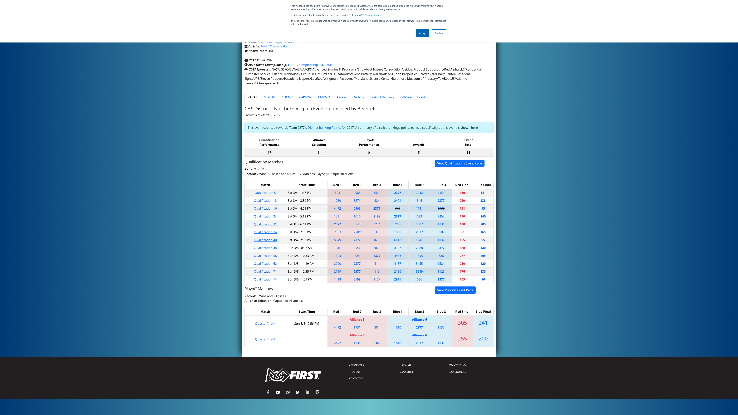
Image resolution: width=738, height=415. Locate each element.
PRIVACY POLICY (457, 365)
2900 (397, 224)
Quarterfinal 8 (265, 339)
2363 (357, 208)
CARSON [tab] (305, 97)
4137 (397, 248)
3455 (441, 216)
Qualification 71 (265, 271)
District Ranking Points (324, 127)
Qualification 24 (265, 216)
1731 (419, 208)
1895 (419, 256)
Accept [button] (422, 33)
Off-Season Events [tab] (413, 97)
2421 (397, 200)
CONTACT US (356, 378)
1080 (337, 200)
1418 (337, 279)
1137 (441, 240)
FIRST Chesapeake (274, 46)
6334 (376, 193)
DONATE (406, 365)
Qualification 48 (265, 248)
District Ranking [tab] (382, 97)
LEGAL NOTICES (457, 372)
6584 (441, 263)
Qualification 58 (265, 256)
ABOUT (356, 372)
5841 (419, 240)
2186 (397, 271)
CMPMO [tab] (324, 97)
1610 (357, 216)
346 (419, 200)
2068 (419, 193)
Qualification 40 (265, 240)
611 (397, 208)
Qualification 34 (265, 232)
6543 (357, 224)
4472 (337, 208)
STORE (407, 372)
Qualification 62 (265, 263)
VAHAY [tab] (252, 97)
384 (377, 200)
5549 (337, 240)
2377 (397, 193)
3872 (376, 248)
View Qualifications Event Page (459, 163)
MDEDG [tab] (269, 97)
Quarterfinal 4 (265, 323)
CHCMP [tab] (287, 97)
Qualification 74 (265, 279)
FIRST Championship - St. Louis (310, 65)
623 (337, 193)
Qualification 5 (265, 193)
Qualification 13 (265, 200)
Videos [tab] (359, 97)
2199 (376, 216)
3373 (376, 232)
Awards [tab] (342, 97)
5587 (419, 224)
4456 (441, 193)
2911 (397, 279)
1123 (337, 256)
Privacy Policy (368, 15)
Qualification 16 (265, 208)
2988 (357, 193)
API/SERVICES (356, 365)
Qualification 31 (265, 224)
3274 (357, 200)
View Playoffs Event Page (455, 290)
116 (377, 271)
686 (441, 256)
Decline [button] (439, 33)
